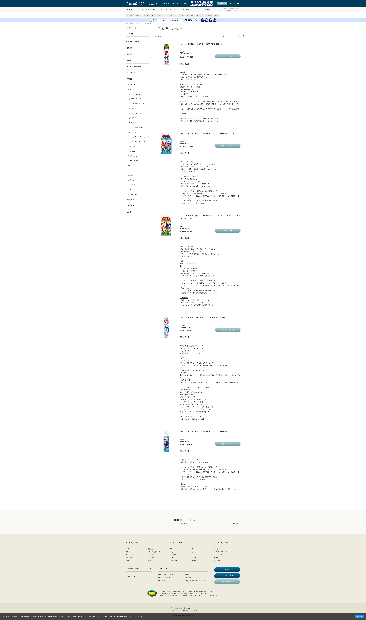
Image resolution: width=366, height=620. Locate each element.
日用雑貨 (180, 15)
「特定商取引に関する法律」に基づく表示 (183, 608)
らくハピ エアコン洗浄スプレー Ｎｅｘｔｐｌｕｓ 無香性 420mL (205, 431)
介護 (235, 10)
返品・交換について (190, 577)
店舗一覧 (226, 569)
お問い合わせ (184, 3)
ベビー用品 (200, 15)
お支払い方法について (164, 577)
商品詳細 (239, 36)
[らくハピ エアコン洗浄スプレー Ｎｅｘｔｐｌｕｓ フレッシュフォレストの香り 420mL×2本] (166, 225)
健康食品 (138, 15)
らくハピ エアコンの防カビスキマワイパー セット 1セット (203, 318)
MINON (172, 557)
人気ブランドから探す (148, 9)
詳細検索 (208, 9)
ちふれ (194, 552)
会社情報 (185, 610)
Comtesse (195, 549)
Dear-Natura (173, 560)
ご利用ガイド (165, 3)
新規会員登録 (222, 3)
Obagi (171, 552)
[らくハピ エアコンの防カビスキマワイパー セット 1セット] (166, 327)
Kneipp (194, 557)
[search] (200, 9)
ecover (194, 560)
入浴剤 (232, 8)
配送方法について (189, 574)
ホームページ (206, 595)
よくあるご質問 (174, 3)
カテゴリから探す (131, 9)
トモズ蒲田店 (152, 4)
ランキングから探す (167, 9)
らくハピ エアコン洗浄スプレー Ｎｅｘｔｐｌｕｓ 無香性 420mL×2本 (207, 133)
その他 (217, 15)
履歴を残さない (237, 523)
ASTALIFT (173, 554)
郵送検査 (226, 8)
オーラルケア (171, 15)
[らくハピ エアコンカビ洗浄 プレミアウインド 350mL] (166, 54)
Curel (193, 554)
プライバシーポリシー (175, 610)
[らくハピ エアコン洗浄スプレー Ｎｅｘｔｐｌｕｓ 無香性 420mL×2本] (166, 143)
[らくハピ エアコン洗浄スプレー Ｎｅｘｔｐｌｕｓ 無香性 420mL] (166, 441)
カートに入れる (229, 56)
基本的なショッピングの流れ (166, 574)
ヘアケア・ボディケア (158, 15)
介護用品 (208, 15)
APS (171, 549)
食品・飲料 (190, 15)
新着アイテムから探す (133, 576)
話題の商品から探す (133, 568)
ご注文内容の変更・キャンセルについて (196, 580)
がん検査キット (228, 10)
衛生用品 (129, 15)
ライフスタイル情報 (222, 575)
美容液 (236, 8)
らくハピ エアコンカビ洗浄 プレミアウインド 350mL (201, 44)
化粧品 (146, 15)
